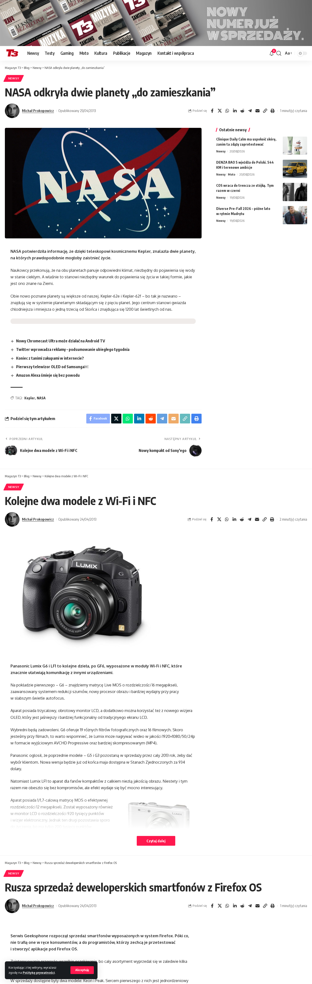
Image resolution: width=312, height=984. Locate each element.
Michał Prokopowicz (38, 110)
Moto (231, 174)
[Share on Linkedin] (234, 111)
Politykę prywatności (39, 973)
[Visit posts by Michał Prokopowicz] (12, 110)
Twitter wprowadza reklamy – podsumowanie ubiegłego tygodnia (72, 349)
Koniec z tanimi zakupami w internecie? (50, 358)
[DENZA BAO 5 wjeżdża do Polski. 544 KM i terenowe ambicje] (295, 169)
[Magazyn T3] (12, 53)
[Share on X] (219, 111)
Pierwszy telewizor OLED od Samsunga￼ (52, 366)
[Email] (257, 111)
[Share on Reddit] (242, 111)
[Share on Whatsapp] (227, 111)
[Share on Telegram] (249, 111)
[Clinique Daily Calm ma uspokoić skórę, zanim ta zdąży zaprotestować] (295, 146)
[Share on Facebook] (212, 111)
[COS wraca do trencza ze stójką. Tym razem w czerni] (295, 192)
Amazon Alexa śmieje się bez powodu (48, 375)
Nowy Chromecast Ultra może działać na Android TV (60, 340)
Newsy (13, 78)
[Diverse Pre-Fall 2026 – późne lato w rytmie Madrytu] (295, 215)
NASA (41, 398)
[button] (82, 970)
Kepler (29, 398)
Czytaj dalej (156, 841)
